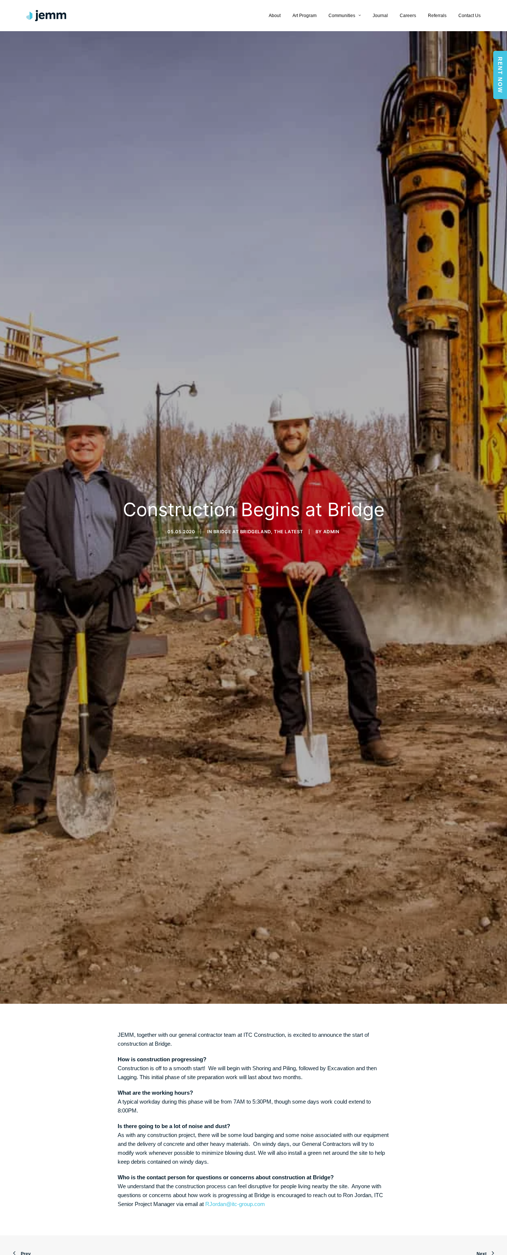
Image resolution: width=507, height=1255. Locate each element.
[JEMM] (46, 15)
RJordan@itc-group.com (235, 1204)
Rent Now (500, 75)
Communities (341, 15)
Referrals (437, 15)
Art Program (304, 15)
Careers (408, 15)
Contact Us (469, 15)
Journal (380, 15)
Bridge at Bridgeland (242, 531)
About (275, 15)
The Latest (288, 531)
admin (331, 531)
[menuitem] (277, 15)
